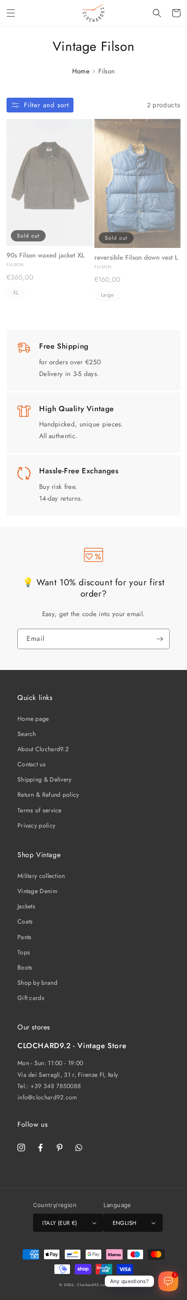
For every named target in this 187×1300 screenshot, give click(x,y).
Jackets (26, 906)
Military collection (41, 875)
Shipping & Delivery (44, 779)
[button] (10, 13)
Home (81, 71)
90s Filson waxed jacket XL (45, 255)
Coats (25, 921)
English (125, 1223)
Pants (24, 937)
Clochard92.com (92, 1284)
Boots (25, 967)
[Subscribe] (159, 639)
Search (26, 733)
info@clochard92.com (47, 1097)
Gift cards (30, 997)
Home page (33, 718)
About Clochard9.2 (43, 749)
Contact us (31, 764)
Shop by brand (37, 982)
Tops (23, 952)
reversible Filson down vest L (136, 258)
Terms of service (39, 810)
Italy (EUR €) (59, 1223)
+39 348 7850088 (55, 1086)
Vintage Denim (37, 891)
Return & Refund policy (48, 794)
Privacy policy (36, 825)
